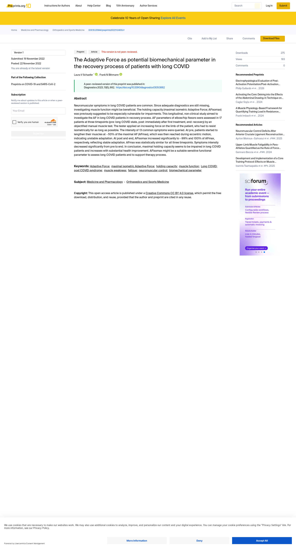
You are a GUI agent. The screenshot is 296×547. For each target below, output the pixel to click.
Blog (108, 6)
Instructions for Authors (57, 6)
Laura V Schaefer (83, 75)
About (78, 6)
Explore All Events (173, 18)
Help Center (94, 6)
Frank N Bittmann (109, 75)
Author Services (148, 6)
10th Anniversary (125, 6)
